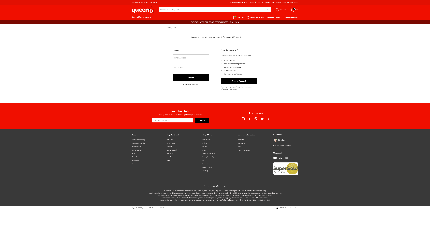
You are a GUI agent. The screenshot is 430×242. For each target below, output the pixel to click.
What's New (135, 160)
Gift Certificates (281, 2)
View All (169, 160)
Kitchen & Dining (137, 150)
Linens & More (171, 143)
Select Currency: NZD (238, 2)
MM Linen (170, 139)
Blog (239, 146)
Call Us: (282, 146)
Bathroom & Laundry (138, 143)
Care (203, 160)
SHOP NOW (234, 22)
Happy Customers (244, 150)
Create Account (239, 81)
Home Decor (136, 157)
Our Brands (241, 143)
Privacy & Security (208, 157)
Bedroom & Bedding (138, 139)
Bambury (170, 146)
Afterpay (205, 171)
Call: (263, 2)
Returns (204, 146)
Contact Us (206, 139)
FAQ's (204, 150)
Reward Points (207, 167)
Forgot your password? (191, 84)
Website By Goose (167, 208)
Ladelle (169, 157)
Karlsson (170, 153)
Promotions (206, 164)
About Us (241, 139)
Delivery (204, 143)
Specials (134, 164)
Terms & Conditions (208, 153)
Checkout (290, 2)
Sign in (296, 2)
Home (272, 2)
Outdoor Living (136, 146)
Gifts (133, 153)
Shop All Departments (141, 17)
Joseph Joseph (172, 150)
